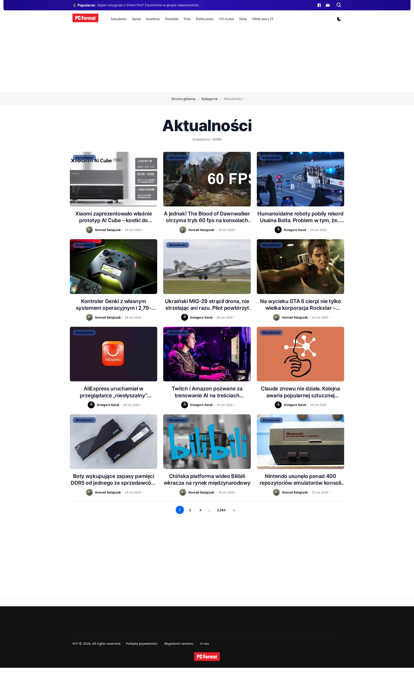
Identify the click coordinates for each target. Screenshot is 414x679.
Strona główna (183, 98)
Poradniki (171, 19)
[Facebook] (319, 5)
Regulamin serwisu (178, 643)
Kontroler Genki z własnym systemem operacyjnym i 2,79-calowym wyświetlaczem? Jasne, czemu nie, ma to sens (113, 304)
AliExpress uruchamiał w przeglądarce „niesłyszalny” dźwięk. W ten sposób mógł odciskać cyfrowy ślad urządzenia (113, 392)
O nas (204, 643)
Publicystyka (204, 19)
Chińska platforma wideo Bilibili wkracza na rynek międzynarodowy (207, 479)
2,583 (221, 510)
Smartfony (153, 19)
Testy (187, 19)
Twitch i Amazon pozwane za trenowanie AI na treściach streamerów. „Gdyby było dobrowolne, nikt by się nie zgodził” (207, 392)
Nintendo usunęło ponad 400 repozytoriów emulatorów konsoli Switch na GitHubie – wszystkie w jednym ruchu (300, 479)
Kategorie (210, 98)
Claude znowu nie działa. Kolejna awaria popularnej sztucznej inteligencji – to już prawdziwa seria (300, 392)
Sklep (243, 19)
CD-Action (226, 19)
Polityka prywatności (141, 643)
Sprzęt (136, 19)
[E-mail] (327, 5)
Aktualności (118, 19)
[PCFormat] (207, 656)
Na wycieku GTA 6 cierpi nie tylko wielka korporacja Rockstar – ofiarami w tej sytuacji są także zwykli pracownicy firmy (300, 304)
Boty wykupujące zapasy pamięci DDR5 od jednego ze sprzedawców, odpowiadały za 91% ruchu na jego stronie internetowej (113, 479)
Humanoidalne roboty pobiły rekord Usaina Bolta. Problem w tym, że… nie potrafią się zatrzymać (300, 217)
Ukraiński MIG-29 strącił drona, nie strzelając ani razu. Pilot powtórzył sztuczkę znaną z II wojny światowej (207, 304)
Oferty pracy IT (262, 19)
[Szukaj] (339, 5)
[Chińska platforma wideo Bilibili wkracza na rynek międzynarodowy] (207, 441)
